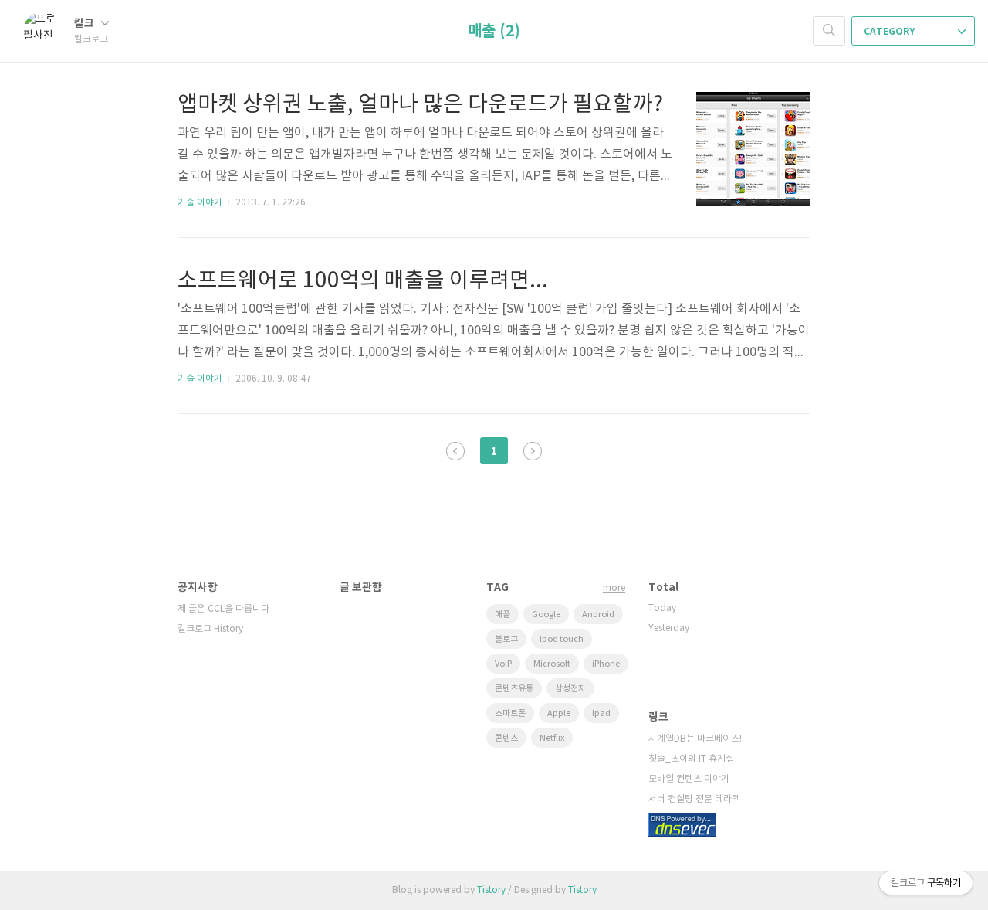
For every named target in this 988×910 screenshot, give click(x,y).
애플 (502, 614)
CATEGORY (890, 31)
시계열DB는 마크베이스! (695, 739)
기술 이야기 (200, 203)
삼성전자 (570, 689)
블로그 (506, 639)
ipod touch (562, 639)
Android (598, 614)
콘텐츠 (506, 738)
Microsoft (551, 664)
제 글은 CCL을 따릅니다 (223, 609)
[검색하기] (829, 31)
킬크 (85, 23)
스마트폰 (510, 713)
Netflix (552, 738)
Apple (558, 713)
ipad (601, 713)
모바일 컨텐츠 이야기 (688, 779)
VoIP (503, 664)
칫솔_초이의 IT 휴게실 (691, 759)
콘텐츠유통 (514, 689)
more (614, 588)
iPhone (606, 664)
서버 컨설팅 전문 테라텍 (694, 799)
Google (546, 614)
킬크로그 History (210, 629)
